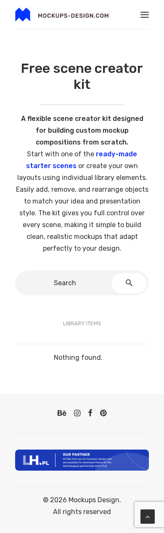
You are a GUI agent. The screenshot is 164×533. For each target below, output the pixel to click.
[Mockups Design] (61, 14)
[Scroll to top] (147, 516)
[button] (144, 14)
